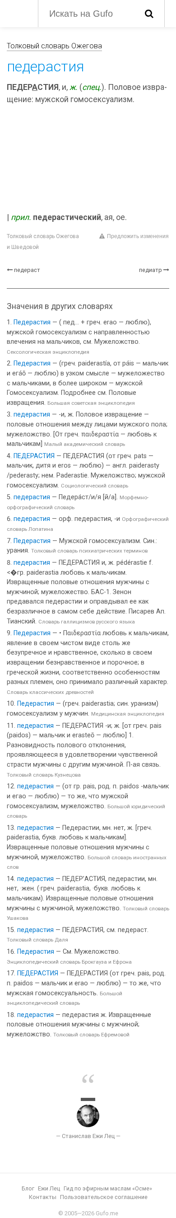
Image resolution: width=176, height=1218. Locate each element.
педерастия (32, 414)
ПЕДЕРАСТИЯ (34, 456)
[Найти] (149, 13)
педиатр (150, 270)
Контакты (42, 1197)
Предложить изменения (138, 236)
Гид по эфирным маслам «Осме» (108, 1188)
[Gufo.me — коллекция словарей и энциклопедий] (18, 13)
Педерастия (32, 322)
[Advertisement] (88, 159)
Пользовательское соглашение (104, 1197)
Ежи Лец (49, 1188)
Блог (28, 1188)
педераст (27, 270)
